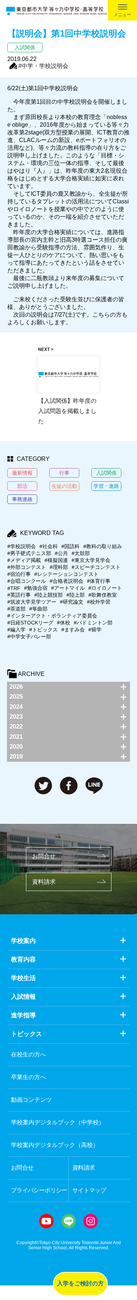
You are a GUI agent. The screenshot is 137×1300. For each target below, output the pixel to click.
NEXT (44, 349)
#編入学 (16, 629)
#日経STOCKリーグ (30, 623)
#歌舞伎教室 (102, 595)
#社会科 (48, 546)
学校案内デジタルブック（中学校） (57, 1122)
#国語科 (70, 546)
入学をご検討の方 (80, 1283)
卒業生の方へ (28, 1077)
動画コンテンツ (31, 1100)
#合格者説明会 (66, 581)
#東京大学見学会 (91, 560)
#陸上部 (75, 595)
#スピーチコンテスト (96, 567)
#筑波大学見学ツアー (31, 602)
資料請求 (44, 882)
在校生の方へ (28, 1054)
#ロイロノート (105, 588)
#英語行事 (19, 595)
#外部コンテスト (26, 567)
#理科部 (59, 567)
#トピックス (43, 629)
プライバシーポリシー (39, 1190)
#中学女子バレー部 (29, 636)
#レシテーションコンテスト (66, 574)
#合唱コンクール (26, 581)
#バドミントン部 (93, 623)
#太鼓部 (81, 553)
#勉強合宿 (35, 588)
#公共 (61, 553)
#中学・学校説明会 (43, 66)
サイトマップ (89, 1190)
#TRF (13, 588)
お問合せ (44, 856)
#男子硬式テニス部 (29, 553)
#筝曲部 (38, 609)
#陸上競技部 (48, 595)
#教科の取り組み (102, 546)
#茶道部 (16, 609)
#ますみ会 (73, 629)
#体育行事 (98, 581)
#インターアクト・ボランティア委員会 (52, 616)
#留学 (95, 629)
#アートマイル (68, 588)
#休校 (63, 623)
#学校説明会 (21, 546)
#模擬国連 (56, 560)
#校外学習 (98, 602)
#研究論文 (71, 602)
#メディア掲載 (24, 560)
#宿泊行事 (19, 574)
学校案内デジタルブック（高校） (55, 1145)
